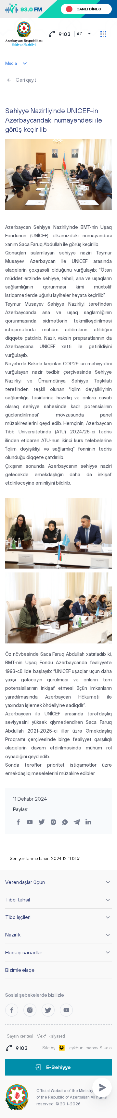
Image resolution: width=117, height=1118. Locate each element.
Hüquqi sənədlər (23, 952)
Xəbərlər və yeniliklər (30, 95)
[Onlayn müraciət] (102, 1087)
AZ (79, 33)
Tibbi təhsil (17, 899)
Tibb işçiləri (18, 917)
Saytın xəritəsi (20, 1036)
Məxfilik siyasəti (50, 1036)
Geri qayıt (26, 80)
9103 (64, 34)
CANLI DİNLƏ (88, 9)
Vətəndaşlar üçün (25, 882)
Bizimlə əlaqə (19, 970)
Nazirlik (12, 934)
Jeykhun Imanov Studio (90, 1047)
